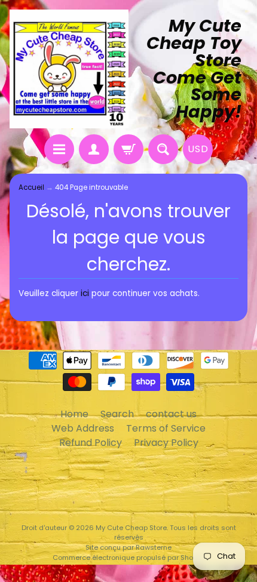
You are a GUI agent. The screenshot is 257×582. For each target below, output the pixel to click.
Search (117, 414)
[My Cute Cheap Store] (69, 69)
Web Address (82, 428)
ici (85, 293)
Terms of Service (166, 428)
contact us (171, 414)
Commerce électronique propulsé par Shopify (129, 557)
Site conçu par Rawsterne (128, 547)
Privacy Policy (166, 442)
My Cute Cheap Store (131, 527)
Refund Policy (90, 442)
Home (74, 414)
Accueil (31, 187)
